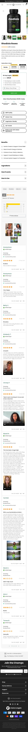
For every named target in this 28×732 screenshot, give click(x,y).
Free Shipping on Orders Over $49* (15, 656)
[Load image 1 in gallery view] (4, 37)
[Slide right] (26, 38)
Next (25, 671)
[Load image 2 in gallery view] (9, 37)
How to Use (5, 178)
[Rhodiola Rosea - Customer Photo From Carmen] (17, 233)
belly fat (18, 189)
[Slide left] (1, 38)
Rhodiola (11, 189)
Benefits (4, 142)
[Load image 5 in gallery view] (24, 37)
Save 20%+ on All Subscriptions (14, 653)
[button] (2, 4)
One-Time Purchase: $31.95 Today (14, 99)
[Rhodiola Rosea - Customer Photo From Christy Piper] (17, 226)
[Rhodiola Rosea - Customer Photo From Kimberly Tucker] (9, 226)
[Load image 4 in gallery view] (19, 37)
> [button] (18, 646)
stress (4, 189)
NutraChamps (16, 719)
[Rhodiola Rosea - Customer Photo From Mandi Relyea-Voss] (9, 233)
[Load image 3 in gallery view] (14, 37)
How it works (6, 172)
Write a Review (14, 215)
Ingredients (5, 166)
